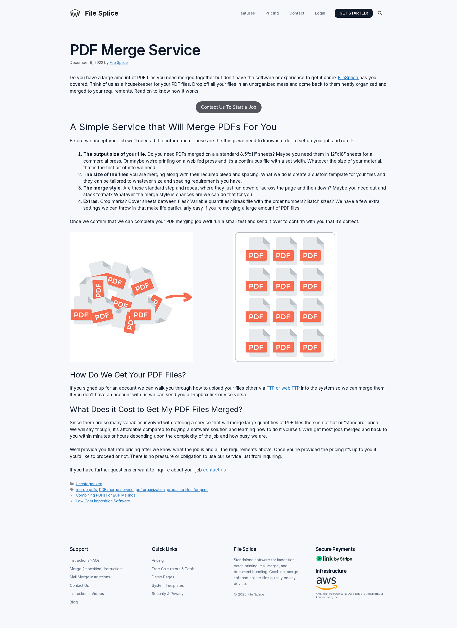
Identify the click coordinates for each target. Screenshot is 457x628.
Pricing (272, 13)
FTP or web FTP (283, 388)
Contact (296, 13)
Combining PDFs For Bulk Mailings (106, 495)
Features (247, 13)
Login (320, 13)
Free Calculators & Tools (173, 568)
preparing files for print (187, 489)
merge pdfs (86, 489)
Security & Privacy (168, 593)
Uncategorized (89, 483)
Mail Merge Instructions (90, 577)
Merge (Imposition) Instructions (97, 568)
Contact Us (79, 585)
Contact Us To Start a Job (228, 107)
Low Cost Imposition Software (103, 501)
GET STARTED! (354, 13)
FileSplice (348, 77)
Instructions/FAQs (85, 560)
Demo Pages (163, 577)
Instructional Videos (87, 593)
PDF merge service (116, 489)
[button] (380, 13)
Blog (74, 602)
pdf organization (150, 489)
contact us (214, 470)
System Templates (168, 585)
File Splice (101, 13)
